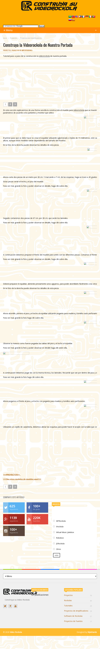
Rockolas (78, 600)
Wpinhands (92, 632)
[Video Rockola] (50, 10)
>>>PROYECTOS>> (12, 475)
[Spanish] (73, 20)
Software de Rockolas (78, 616)
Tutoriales (78, 605)
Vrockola (59, 526)
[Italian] (90, 16)
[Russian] (70, 20)
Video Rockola (16, 632)
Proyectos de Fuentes (78, 621)
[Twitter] (5, 606)
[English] (76, 16)
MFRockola (61, 521)
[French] (83, 16)
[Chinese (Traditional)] (73, 16)
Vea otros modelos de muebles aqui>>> (23, 479)
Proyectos (7, 50)
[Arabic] (70, 16)
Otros (58, 549)
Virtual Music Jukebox (65, 532)
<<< (4, 479)
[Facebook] (10, 606)
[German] (87, 16)
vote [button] (56, 555)
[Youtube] (15, 606)
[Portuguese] (93, 16)
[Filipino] (80, 16)
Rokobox (60, 538)
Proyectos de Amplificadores (22, 50)
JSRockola (60, 543)
